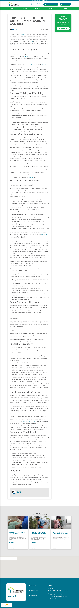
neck (29, 66)
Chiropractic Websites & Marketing (65, 607)
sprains (17, 150)
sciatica (34, 421)
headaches (25, 66)
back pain (44, 64)
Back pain (33, 536)
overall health (44, 234)
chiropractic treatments (42, 38)
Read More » (11, 542)
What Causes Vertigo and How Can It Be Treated (17, 533)
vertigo (19, 536)
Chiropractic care (14, 53)
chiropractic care (32, 64)
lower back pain (26, 421)
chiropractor (18, 67)
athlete (17, 137)
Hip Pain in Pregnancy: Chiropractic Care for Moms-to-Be (61, 534)
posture (31, 41)
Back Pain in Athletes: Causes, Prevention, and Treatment (39, 533)
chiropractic (23, 34)
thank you (31, 177)
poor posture (28, 56)
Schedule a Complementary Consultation (40, 0)
